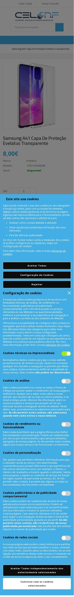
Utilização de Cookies (57, 345)
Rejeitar (37, 284)
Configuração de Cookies (37, 274)
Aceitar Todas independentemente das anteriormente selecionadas (37, 570)
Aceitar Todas (37, 265)
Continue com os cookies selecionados (36, 583)
